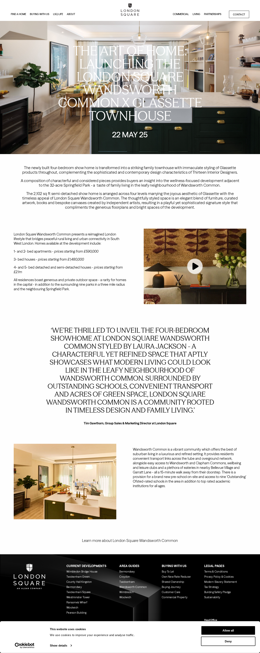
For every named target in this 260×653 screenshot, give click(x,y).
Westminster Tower (78, 597)
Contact (239, 14)
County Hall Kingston (79, 582)
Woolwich (72, 607)
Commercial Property (174, 597)
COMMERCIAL (181, 14)
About (71, 14)
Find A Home (18, 14)
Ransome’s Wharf (76, 602)
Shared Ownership (173, 582)
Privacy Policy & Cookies (219, 576)
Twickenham (127, 582)
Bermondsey (74, 587)
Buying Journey (171, 587)
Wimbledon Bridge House (81, 571)
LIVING (196, 14)
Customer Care (171, 592)
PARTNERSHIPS (212, 14)
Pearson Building (76, 612)
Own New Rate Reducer (176, 576)
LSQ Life (58, 14)
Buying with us (39, 14)
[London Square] (130, 10)
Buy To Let (168, 571)
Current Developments (86, 566)
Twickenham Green (78, 576)
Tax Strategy (211, 587)
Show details (58, 645)
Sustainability (212, 597)
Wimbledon (126, 592)
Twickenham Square (78, 592)
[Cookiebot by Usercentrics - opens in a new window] (24, 645)
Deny (228, 641)
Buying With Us (174, 566)
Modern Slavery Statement (220, 582)
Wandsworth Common (133, 587)
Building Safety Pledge (217, 592)
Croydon (124, 576)
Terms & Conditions (216, 571)
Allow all (228, 630)
